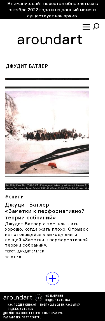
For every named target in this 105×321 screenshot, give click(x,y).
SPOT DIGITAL (31, 318)
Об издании (54, 296)
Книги (16, 197)
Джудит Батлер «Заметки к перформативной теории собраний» (45, 211)
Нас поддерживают (22, 305)
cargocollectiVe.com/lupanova (38, 313)
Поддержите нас (58, 300)
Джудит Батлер (30, 251)
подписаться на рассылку (60, 305)
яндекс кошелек (20, 309)
